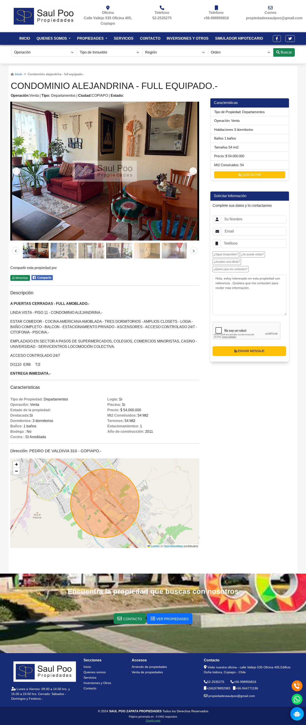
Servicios (90, 677)
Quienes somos (95, 672)
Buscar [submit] (286, 52)
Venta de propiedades (147, 672)
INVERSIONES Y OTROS (188, 38)
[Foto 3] (91, 250)
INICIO (24, 38)
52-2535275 (162, 18)
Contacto (90, 688)
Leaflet (154, 546)
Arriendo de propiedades (149, 667)
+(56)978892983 (219, 688)
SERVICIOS (124, 38)
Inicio (18, 74)
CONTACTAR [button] (251, 174)
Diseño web (153, 720)
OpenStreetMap (173, 546)
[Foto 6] (175, 250)
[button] (277, 38)
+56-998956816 (216, 18)
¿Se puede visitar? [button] (252, 254)
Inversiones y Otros (97, 683)
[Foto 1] (36, 250)
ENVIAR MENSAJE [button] (251, 351)
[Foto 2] (64, 250)
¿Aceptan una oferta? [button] (227, 261)
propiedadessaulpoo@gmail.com (274, 18)
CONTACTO (150, 38)
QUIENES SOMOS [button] (52, 38)
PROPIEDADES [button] (91, 38)
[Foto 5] (147, 250)
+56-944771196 (247, 688)
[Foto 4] (119, 250)
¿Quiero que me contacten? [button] (231, 269)
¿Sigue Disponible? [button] (226, 254)
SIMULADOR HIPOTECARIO (239, 38)
